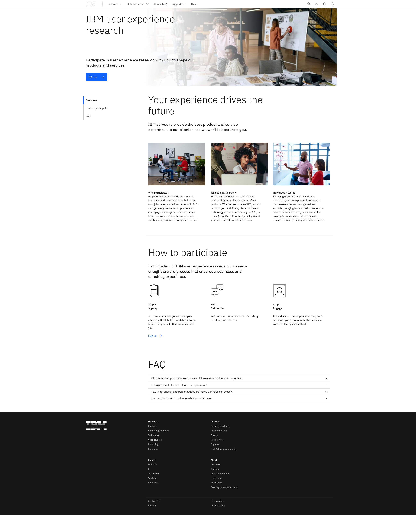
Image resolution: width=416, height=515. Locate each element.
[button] (324, 4)
